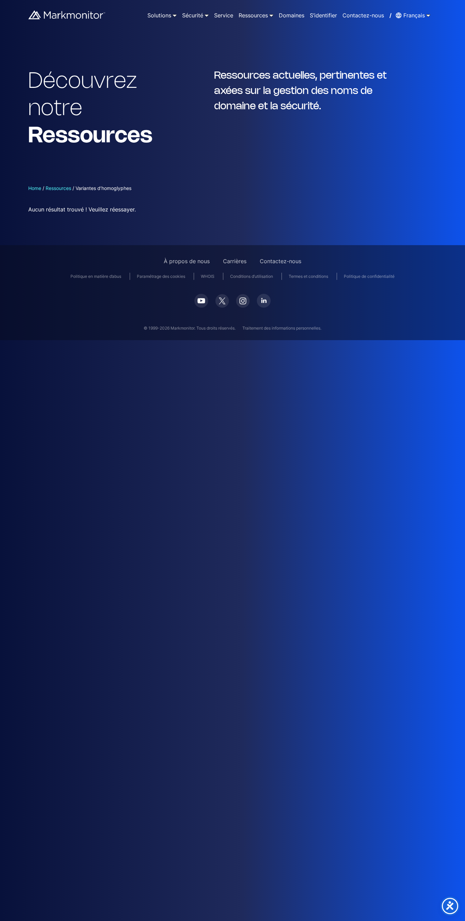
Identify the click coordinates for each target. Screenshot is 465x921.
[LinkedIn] (264, 301)
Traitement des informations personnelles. (281, 328)
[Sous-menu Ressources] (271, 15)
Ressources (58, 188)
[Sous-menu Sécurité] (207, 15)
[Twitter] (222, 301)
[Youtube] (201, 301)
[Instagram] (243, 301)
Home (34, 188)
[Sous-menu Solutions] (175, 15)
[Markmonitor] (67, 14)
